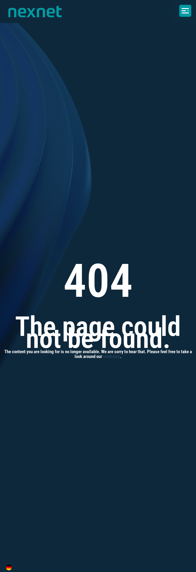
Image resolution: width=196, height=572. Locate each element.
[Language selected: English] (95, 567)
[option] (10, 567)
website (111, 356)
